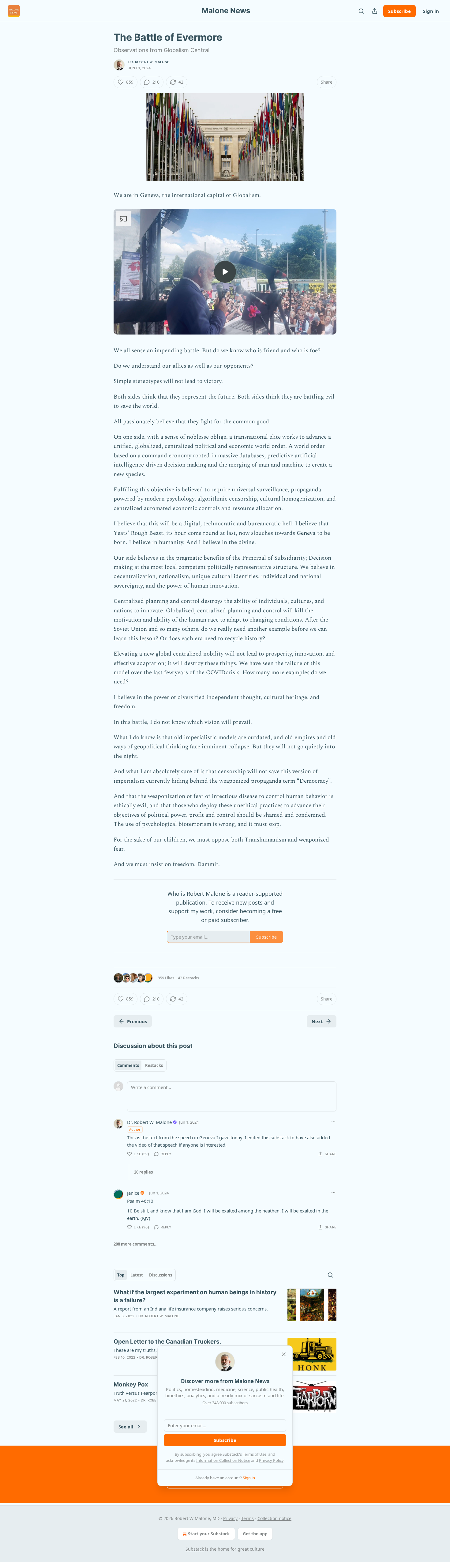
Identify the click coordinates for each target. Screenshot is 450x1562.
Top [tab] (120, 1275)
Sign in (431, 11)
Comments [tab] (128, 1065)
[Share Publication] (375, 11)
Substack (195, 1549)
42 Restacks (188, 978)
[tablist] (140, 1065)
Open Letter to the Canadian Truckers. (167, 1341)
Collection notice (274, 1518)
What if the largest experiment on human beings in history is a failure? (195, 1296)
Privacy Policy (271, 1460)
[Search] (361, 11)
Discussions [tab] (160, 1275)
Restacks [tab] (154, 1065)
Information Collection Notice (223, 1460)
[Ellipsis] (333, 1122)
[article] (225, 1308)
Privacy (230, 1518)
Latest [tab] (136, 1275)
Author (135, 1129)
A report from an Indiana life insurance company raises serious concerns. (191, 1309)
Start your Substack (209, 1534)
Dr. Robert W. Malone (148, 62)
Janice (133, 1193)
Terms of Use (254, 1454)
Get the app (255, 1534)
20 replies (143, 1172)
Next (317, 1021)
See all (125, 1427)
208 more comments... (136, 1244)
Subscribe (399, 11)
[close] (284, 1354)
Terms (247, 1518)
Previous (137, 1021)
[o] (225, 272)
